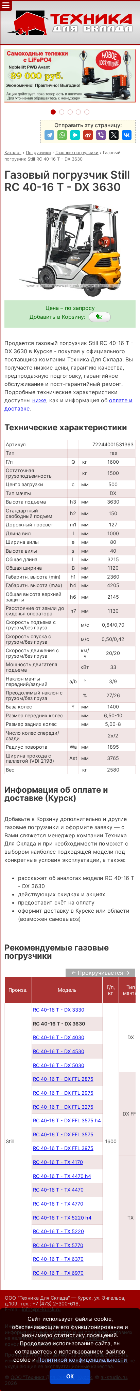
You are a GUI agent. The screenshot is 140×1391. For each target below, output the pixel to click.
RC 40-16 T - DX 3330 (58, 1010)
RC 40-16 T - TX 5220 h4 (62, 1218)
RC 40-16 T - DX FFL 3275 (63, 1107)
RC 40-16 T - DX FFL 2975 (63, 1093)
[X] (114, 135)
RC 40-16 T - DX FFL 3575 (63, 1134)
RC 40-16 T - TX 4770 (58, 1204)
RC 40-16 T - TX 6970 (58, 1273)
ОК (70, 1376)
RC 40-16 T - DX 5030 (58, 1065)
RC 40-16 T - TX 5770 (58, 1245)
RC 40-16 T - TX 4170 (58, 1162)
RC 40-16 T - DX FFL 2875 (63, 1079)
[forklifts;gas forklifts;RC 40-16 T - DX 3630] (100, 317)
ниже (39, 400)
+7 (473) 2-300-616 (55, 1303)
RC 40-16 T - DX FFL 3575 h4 (67, 1120)
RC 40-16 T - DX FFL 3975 (63, 1148)
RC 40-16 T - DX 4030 (58, 1037)
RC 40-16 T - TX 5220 (58, 1231)
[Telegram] (49, 135)
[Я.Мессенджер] (75, 135)
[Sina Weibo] (88, 135)
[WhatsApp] (62, 135)
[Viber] (101, 135)
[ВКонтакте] (127, 135)
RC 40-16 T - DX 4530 (58, 1051)
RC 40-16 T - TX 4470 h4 (62, 1176)
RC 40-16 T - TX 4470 (58, 1190)
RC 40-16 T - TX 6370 (58, 1259)
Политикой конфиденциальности (82, 1359)
